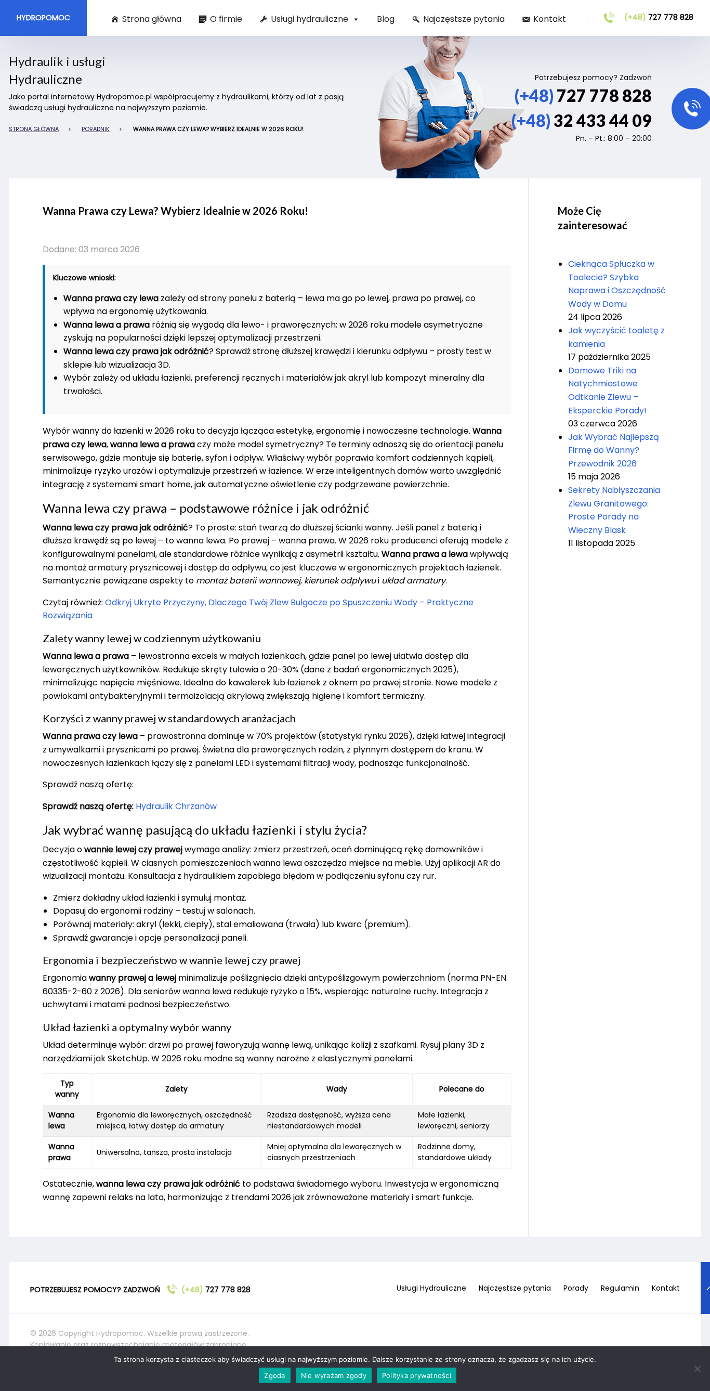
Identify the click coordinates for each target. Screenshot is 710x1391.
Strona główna (151, 19)
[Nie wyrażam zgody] (697, 1368)
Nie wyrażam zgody (333, 1375)
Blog (386, 19)
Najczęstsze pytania (464, 19)
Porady (575, 1288)
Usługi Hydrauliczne (431, 1288)
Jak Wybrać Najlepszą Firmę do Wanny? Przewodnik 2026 (613, 450)
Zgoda (274, 1375)
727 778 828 (658, 17)
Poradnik (96, 129)
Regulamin (620, 1288)
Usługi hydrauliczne (309, 19)
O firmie (226, 19)
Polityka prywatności (416, 1375)
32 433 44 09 (581, 120)
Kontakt (549, 19)
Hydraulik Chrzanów (176, 806)
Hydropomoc (43, 17)
